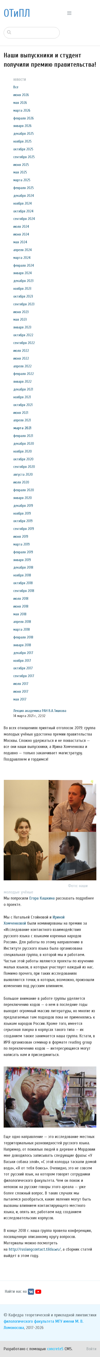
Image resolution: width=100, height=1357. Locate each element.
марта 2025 (21, 180)
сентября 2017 (23, 676)
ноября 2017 (22, 660)
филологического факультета (29, 1321)
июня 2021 (20, 412)
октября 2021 (23, 405)
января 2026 (22, 126)
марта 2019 (21, 544)
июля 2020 (21, 482)
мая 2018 (19, 614)
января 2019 (22, 560)
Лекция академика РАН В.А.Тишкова (39, 711)
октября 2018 (23, 583)
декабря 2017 (23, 653)
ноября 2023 (22, 288)
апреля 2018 (22, 621)
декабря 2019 (23, 505)
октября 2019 (23, 521)
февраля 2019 (23, 552)
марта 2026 (21, 110)
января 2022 (22, 381)
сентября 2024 (24, 219)
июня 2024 (21, 234)
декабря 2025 (23, 133)
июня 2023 (21, 312)
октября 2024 (23, 211)
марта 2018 (21, 629)
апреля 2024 (22, 250)
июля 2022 (21, 350)
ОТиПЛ (17, 13)
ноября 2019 (22, 513)
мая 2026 (20, 102)
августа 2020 (23, 474)
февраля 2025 (23, 188)
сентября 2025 (24, 157)
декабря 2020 (23, 443)
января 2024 (22, 273)
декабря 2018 (23, 567)
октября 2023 (23, 296)
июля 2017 (20, 684)
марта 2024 (22, 257)
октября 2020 (23, 459)
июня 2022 (21, 358)
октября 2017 (23, 668)
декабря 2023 (23, 281)
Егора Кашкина (42, 898)
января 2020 (22, 498)
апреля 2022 (22, 366)
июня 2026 (21, 95)
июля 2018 (20, 598)
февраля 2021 (23, 436)
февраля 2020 (23, 490)
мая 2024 (20, 242)
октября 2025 (23, 149)
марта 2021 (22, 428)
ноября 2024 (22, 203)
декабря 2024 (23, 195)
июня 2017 (20, 691)
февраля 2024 (23, 265)
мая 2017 (19, 699)
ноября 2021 (22, 397)
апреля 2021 (22, 420)
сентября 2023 (23, 304)
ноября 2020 (22, 451)
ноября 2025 (22, 141)
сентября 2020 (24, 466)
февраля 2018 (23, 637)
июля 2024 (21, 226)
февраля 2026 (23, 118)
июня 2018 (20, 606)
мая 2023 (20, 319)
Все (15, 87)
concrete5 (55, 1348)
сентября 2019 (23, 529)
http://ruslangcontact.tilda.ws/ (35, 1249)
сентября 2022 (24, 343)
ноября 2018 (22, 575)
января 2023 (22, 327)
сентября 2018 (23, 591)
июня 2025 (21, 165)
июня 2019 (20, 536)
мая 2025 (20, 172)
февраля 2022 (23, 374)
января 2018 (22, 645)
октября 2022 (23, 335)
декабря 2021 (23, 389)
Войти (91, 1348)
